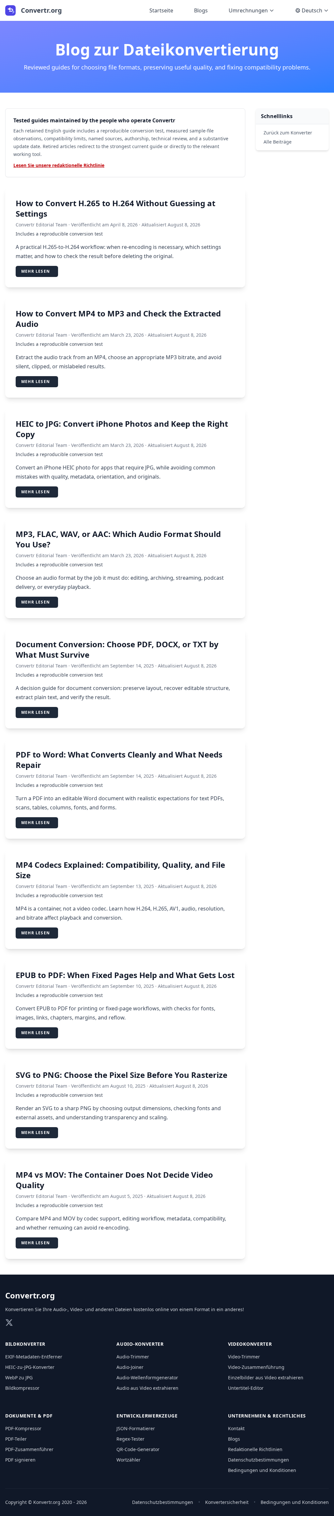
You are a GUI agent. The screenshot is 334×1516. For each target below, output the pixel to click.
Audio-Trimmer (132, 1357)
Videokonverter (250, 1344)
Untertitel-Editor (246, 1388)
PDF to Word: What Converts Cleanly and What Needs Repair (119, 759)
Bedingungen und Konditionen (262, 1470)
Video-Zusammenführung (256, 1367)
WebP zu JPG (19, 1377)
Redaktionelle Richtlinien (255, 1449)
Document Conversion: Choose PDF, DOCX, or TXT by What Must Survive (117, 649)
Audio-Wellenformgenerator (147, 1377)
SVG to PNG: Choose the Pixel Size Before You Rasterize (121, 1074)
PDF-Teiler (16, 1439)
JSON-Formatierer (135, 1428)
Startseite (161, 10)
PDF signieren (20, 1460)
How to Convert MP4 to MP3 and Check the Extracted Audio (118, 318)
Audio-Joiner (130, 1367)
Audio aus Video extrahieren (147, 1388)
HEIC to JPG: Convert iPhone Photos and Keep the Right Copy (122, 428)
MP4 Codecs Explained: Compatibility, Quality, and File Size (120, 870)
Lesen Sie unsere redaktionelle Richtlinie (58, 165)
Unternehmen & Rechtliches (267, 1416)
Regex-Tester (130, 1439)
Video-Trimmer (244, 1357)
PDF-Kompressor (23, 1428)
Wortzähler (128, 1460)
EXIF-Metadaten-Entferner (33, 1357)
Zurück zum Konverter (288, 133)
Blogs (201, 10)
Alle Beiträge (278, 142)
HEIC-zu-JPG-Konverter (29, 1367)
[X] (9, 1322)
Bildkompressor (22, 1388)
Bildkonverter (25, 1344)
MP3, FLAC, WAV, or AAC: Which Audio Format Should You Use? (118, 539)
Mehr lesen (35, 271)
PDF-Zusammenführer (29, 1449)
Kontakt (236, 1428)
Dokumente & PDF (29, 1416)
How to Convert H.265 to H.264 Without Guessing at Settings (115, 208)
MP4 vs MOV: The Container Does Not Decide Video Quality (114, 1179)
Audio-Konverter (140, 1344)
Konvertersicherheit (227, 1502)
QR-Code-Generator (137, 1449)
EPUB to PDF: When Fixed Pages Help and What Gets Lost (125, 975)
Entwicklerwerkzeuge (146, 1416)
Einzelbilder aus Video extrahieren (265, 1377)
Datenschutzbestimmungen (258, 1460)
